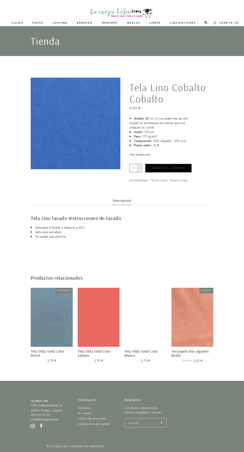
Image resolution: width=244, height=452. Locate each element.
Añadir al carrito (168, 168)
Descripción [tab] (122, 200)
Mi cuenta (84, 413)
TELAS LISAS (179, 180)
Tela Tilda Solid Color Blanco (141, 353)
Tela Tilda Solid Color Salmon (94, 353)
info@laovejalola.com (45, 419)
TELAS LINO (159, 180)
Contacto (84, 408)
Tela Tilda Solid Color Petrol (47, 353)
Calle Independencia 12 (46, 405)
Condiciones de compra (94, 424)
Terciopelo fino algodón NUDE (190, 353)
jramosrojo (96, 446)
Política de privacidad (92, 418)
